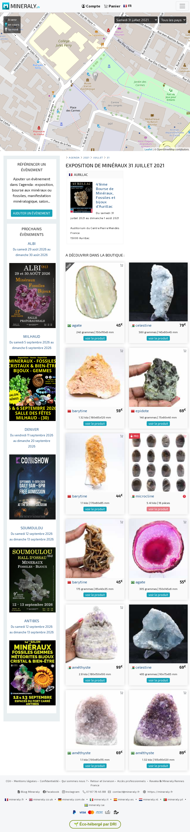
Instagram (72, 791)
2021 (86, 157)
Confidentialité (49, 781)
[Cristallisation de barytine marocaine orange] (95, 377)
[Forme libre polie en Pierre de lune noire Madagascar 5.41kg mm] (158, 462)
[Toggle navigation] (182, 6)
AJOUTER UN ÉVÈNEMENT (31, 213)
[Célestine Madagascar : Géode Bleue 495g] (158, 633)
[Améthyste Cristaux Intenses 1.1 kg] (95, 719)
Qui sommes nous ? (74, 781)
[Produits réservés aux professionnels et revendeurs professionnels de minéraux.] (184, 496)
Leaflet (148, 149)
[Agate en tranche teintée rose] (158, 548)
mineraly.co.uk (43, 799)
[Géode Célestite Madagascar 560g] (158, 291)
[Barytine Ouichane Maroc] (95, 548)
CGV (8, 781)
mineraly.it (101, 799)
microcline (144, 495)
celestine (143, 325)
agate (76, 325)
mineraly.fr (16, 799)
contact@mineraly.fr (126, 791)
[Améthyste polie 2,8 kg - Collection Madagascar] (95, 633)
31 (108, 157)
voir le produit (95, 338)
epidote (142, 410)
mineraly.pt (175, 799)
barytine (79, 410)
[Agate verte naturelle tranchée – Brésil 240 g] (95, 291)
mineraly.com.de (73, 799)
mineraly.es (125, 799)
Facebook (52, 791)
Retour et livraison (102, 781)
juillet (98, 157)
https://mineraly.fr (160, 791)
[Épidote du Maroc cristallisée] (158, 377)
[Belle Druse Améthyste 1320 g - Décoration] (158, 719)
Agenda (74, 157)
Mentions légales (25, 781)
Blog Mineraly (30, 791)
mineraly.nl (150, 799)
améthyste (81, 667)
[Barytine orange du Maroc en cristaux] (95, 462)
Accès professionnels (131, 781)
